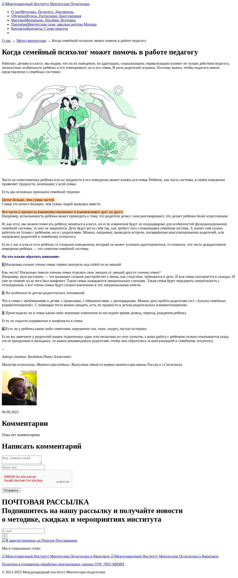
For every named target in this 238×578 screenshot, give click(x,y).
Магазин (43, 20)
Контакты (39, 28)
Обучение (46, 16)
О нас (42, 12)
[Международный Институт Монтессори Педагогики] (45, 4)
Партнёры (54, 24)
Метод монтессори (31, 41)
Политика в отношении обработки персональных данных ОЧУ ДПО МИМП (63, 564)
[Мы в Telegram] (164, 556)
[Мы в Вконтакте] (56, 556)
